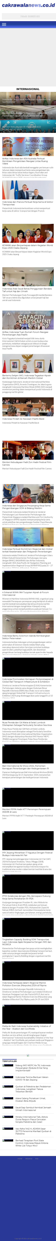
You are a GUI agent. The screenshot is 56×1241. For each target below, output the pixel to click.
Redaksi (28, 1159)
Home (20, 1159)
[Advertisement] (28, 57)
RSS (36, 1159)
